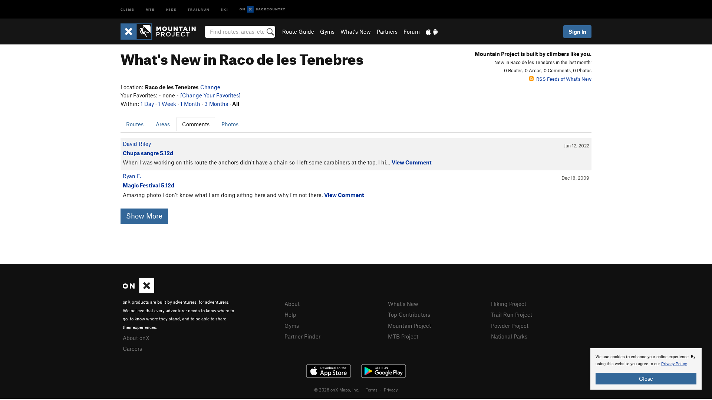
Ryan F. (132, 176)
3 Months (216, 103)
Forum (411, 31)
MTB (150, 9)
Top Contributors (409, 314)
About (292, 303)
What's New (355, 31)
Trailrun (199, 9)
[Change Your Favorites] (210, 95)
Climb (128, 9)
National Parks (509, 336)
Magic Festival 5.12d (148, 185)
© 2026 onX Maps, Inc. (336, 389)
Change (210, 87)
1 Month (190, 103)
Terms (372, 389)
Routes (135, 124)
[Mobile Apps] (432, 31)
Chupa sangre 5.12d (148, 153)
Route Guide (298, 31)
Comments (196, 124)
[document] (646, 368)
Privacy (391, 389)
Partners (387, 31)
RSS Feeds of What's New (563, 79)
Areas (163, 124)
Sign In (577, 31)
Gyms (327, 31)
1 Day (147, 103)
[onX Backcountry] (262, 9)
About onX (136, 337)
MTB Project (403, 336)
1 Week (167, 103)
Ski (224, 9)
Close (646, 378)
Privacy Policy (674, 363)
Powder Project (509, 325)
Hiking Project (508, 303)
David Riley (137, 143)
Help (290, 314)
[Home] (162, 31)
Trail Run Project (511, 314)
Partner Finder (302, 336)
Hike (171, 9)
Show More (144, 215)
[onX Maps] (138, 291)
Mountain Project (409, 325)
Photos (229, 124)
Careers (132, 348)
